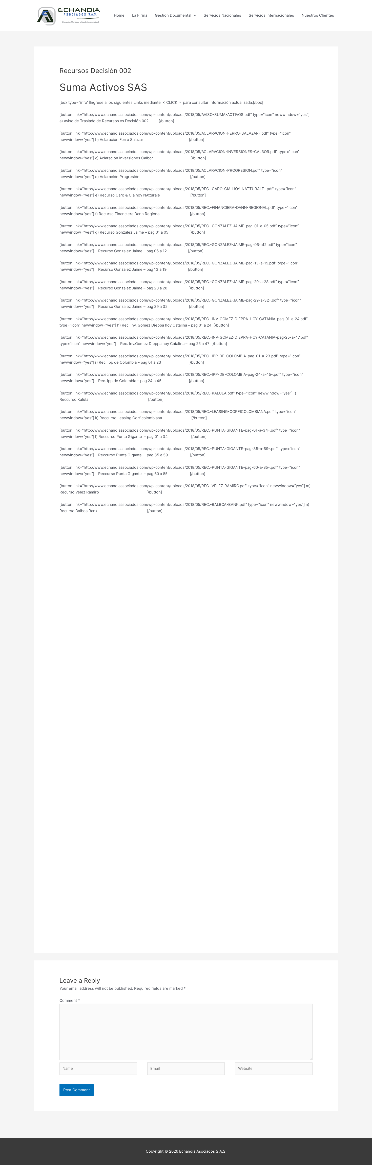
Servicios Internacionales (271, 15)
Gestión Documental (173, 15)
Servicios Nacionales (222, 15)
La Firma (139, 15)
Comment (69, 1000)
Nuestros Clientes (318, 15)
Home (119, 15)
